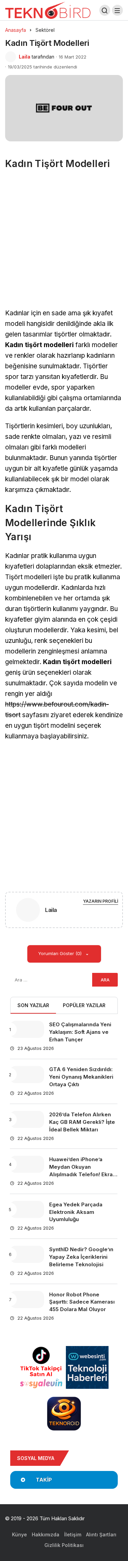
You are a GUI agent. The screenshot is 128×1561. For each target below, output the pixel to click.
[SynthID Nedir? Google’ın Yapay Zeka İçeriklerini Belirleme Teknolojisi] (27, 1254)
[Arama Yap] (104, 10)
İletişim (72, 1534)
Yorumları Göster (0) (60, 953)
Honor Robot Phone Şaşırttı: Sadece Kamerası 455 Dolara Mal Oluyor (82, 1302)
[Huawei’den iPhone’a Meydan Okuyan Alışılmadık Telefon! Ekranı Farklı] (27, 1164)
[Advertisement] (64, 241)
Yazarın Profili (100, 901)
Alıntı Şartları (101, 1534)
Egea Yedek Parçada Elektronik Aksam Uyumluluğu (75, 1212)
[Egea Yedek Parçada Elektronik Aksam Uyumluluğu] (27, 1209)
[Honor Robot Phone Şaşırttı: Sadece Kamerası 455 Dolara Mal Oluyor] (27, 1299)
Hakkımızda (45, 1534)
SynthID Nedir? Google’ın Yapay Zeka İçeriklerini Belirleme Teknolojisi (81, 1257)
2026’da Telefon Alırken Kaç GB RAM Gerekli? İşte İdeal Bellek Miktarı (82, 1122)
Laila (24, 57)
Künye (19, 1534)
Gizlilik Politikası (64, 1545)
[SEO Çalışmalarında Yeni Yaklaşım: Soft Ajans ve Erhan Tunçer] (27, 1029)
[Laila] (28, 911)
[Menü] (117, 10)
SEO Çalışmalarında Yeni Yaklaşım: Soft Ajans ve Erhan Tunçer (80, 1032)
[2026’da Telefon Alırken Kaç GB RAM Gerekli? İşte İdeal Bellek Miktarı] (27, 1119)
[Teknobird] (47, 10)
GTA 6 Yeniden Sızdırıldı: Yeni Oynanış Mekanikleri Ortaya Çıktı (81, 1077)
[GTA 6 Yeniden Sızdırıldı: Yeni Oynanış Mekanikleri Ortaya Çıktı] (27, 1074)
